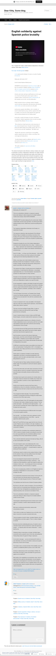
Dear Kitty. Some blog (14, 10)
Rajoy (16, 126)
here (33, 161)
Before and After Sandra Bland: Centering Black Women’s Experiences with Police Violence (34, 178)
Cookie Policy (27, 653)
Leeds (16, 74)
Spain (36, 198)
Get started (39, 1)
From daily (18, 70)
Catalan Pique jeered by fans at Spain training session (14, 169)
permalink (19, 199)
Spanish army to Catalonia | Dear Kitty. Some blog (29, 598)
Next (50, 24)
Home (6, 20)
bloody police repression (32, 141)
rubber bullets (18, 105)
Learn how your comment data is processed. (32, 646)
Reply (15, 577)
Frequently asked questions (24, 20)
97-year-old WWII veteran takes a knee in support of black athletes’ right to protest (27, 170)
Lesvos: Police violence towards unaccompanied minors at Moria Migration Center (34, 170)
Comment (39, 639)
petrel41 (39, 198)
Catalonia (18, 75)
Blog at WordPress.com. (19, 651)
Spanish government (32, 85)
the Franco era (24, 142)
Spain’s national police (34, 97)
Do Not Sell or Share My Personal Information (33, 651)
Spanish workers (37, 139)
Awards (15, 20)
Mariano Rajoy (29, 120)
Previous (45, 24)
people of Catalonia (35, 87)
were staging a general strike (23, 89)
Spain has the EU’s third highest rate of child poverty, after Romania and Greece (27, 178)
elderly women (25, 67)
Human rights (23, 198)
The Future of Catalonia (20, 176)
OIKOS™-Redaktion (17, 583)
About (10, 20)
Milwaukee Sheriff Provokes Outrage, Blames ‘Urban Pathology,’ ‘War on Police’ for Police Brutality (14, 178)
